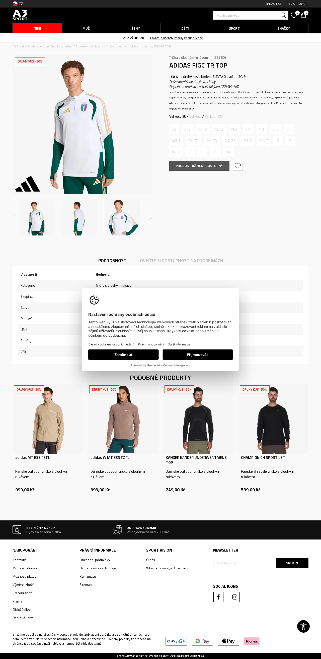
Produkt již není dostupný (199, 165)
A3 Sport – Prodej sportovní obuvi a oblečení (42, 46)
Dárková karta (23, 617)
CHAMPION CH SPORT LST (263, 457)
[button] (250, 15)
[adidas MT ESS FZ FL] (48, 419)
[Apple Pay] (228, 641)
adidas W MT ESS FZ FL (110, 457)
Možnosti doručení (26, 568)
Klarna (17, 601)
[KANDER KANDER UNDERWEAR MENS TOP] (198, 419)
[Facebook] (218, 597)
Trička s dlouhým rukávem (123, 46)
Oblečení (97, 46)
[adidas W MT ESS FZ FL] (123, 419)
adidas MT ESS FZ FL (32, 457)
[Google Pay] (202, 641)
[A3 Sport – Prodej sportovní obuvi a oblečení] (20, 15)
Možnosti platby (24, 576)
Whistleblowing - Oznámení (167, 568)
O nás (150, 559)
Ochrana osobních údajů (97, 568)
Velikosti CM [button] (214, 116)
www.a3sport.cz (136, 656)
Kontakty (19, 559)
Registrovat (296, 3)
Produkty (82, 46)
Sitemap (85, 584)
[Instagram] (235, 597)
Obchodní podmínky (94, 559)
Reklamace (87, 576)
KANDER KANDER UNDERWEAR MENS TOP (196, 460)
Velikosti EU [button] (177, 116)
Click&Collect (22, 609)
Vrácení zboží (23, 592)
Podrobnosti (112, 260)
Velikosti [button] (195, 116)
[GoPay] (176, 641)
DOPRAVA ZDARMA (167, 37)
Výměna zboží (23, 584)
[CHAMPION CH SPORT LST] (273, 419)
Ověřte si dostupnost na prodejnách (181, 260)
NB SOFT (164, 656)
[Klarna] (252, 641)
